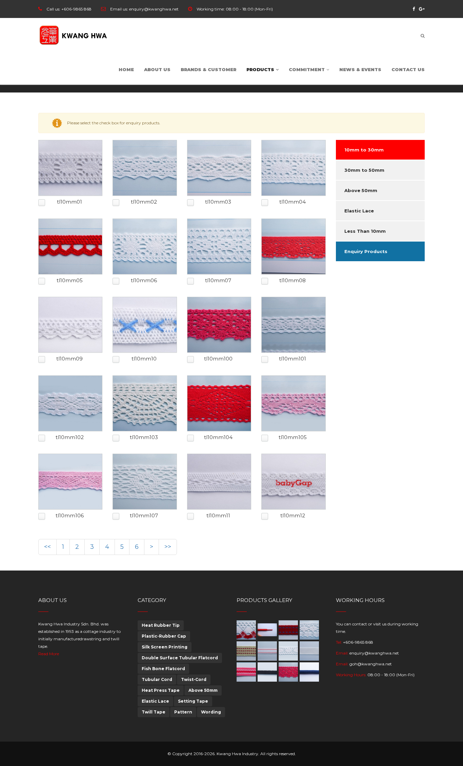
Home (126, 69)
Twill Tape (153, 712)
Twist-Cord (193, 679)
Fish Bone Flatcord (163, 668)
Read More (48, 653)
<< (47, 547)
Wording (211, 712)
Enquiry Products (365, 251)
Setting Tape (193, 701)
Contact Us (408, 69)
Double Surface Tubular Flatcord (180, 657)
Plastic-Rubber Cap (164, 636)
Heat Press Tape (161, 690)
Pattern (183, 712)
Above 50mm (360, 190)
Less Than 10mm (365, 231)
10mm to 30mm (364, 149)
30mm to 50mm (364, 170)
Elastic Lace (359, 210)
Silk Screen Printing (164, 646)
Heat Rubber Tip (161, 625)
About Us (157, 69)
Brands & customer (208, 69)
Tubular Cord (157, 679)
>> (167, 547)
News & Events (360, 69)
